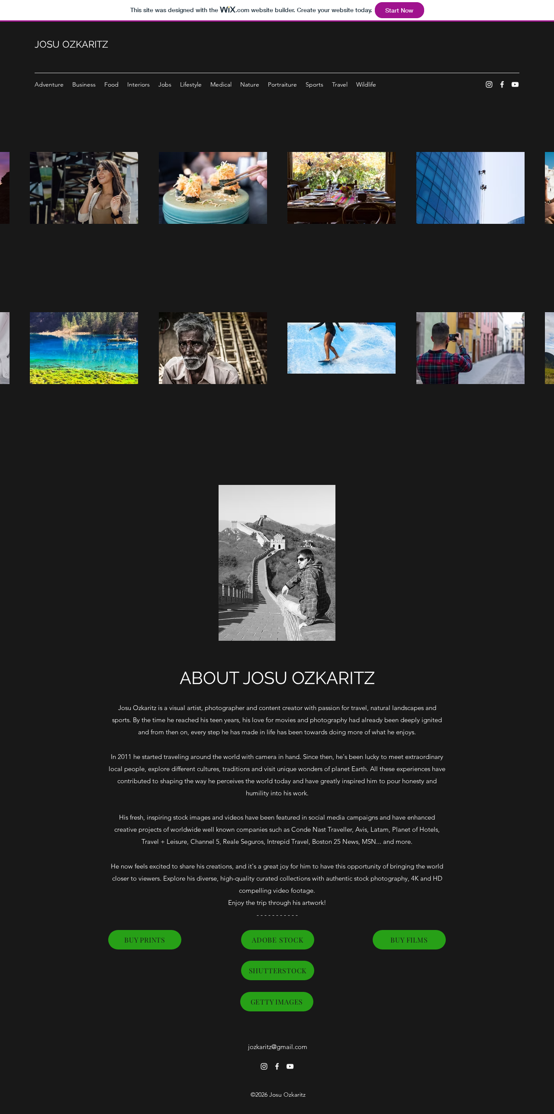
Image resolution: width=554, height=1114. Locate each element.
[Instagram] (489, 84)
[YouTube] (515, 84)
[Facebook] (502, 84)
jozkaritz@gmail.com (277, 1047)
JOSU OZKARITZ (71, 44)
